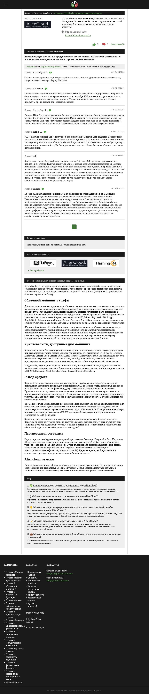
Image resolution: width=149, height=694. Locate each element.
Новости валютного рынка (33, 589)
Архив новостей (32, 605)
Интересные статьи (34, 599)
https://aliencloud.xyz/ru (78, 35)
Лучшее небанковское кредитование (13, 606)
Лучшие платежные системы (12, 634)
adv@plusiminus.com (57, 580)
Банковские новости (34, 582)
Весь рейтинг (37, 270)
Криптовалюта (36, 594)
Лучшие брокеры (15, 620)
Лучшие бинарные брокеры (11, 594)
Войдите (31, 66)
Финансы (33, 577)
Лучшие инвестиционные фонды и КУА (15, 626)
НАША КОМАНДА (35, 627)
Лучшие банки (14, 600)
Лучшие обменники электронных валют (13, 675)
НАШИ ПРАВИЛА (35, 613)
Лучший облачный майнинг (11, 586)
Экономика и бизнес (35, 573)
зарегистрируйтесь (51, 66)
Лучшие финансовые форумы (12, 665)
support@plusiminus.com (59, 573)
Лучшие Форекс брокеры (14, 573)
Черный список (14, 682)
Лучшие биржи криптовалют (14, 579)
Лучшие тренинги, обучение (11, 657)
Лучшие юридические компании (13, 643)
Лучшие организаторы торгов (13, 614)
